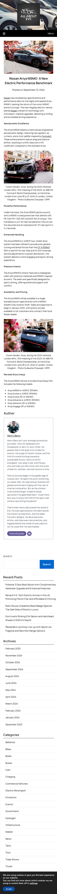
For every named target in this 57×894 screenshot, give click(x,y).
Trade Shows (12, 859)
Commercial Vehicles (16, 783)
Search (7, 556)
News (8, 838)
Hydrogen (10, 818)
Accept (9, 889)
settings (34, 883)
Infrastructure (12, 825)
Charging (10, 776)
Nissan (7, 97)
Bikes (8, 749)
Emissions (10, 797)
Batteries (10, 742)
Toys (7, 852)
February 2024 (13, 710)
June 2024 (11, 683)
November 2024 (13, 655)
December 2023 (13, 724)
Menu (51, 33)
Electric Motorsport (15, 790)
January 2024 (12, 717)
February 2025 (13, 648)
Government (12, 811)
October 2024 (12, 662)
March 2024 (11, 703)
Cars (7, 769)
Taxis (8, 845)
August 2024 (12, 676)
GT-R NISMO (44, 247)
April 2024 (10, 696)
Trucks (8, 866)
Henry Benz (14, 435)
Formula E (46, 136)
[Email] (29, 533)
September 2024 (14, 669)
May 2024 (10, 690)
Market (9, 831)
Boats (8, 756)
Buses (8, 763)
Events (9, 804)
